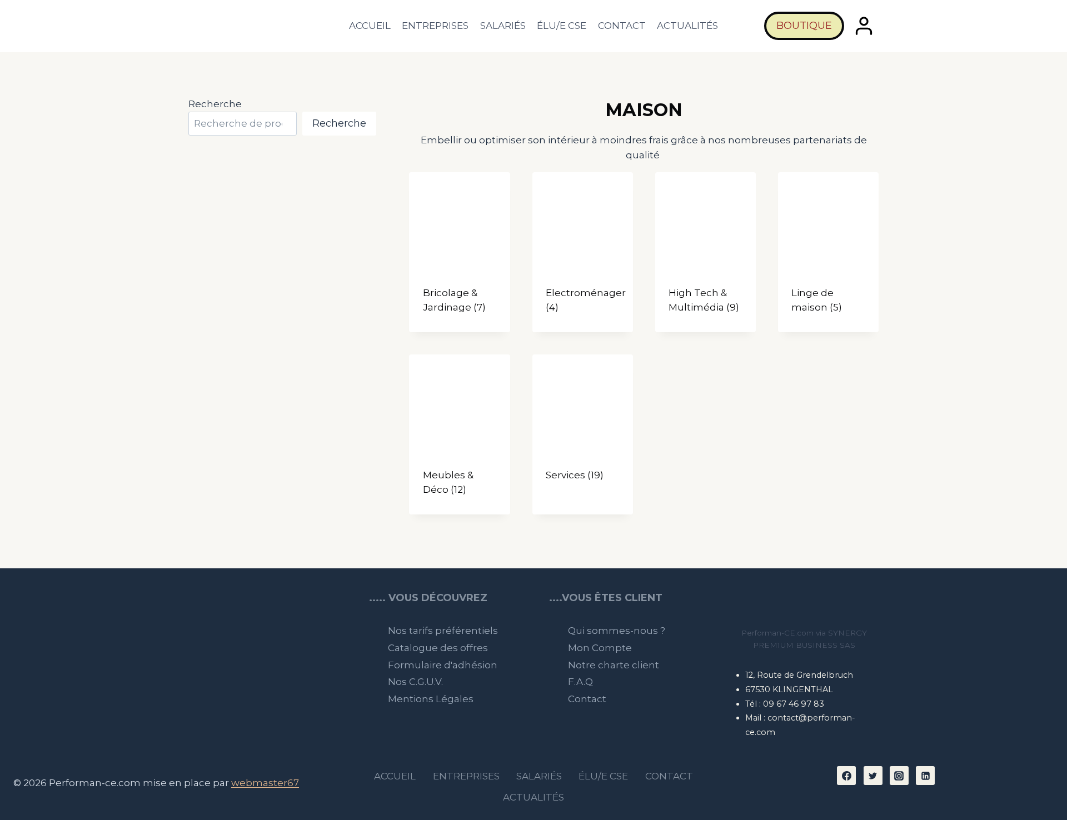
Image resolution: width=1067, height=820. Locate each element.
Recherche (215, 103)
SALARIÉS (503, 25)
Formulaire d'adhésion (442, 665)
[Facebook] (846, 775)
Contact (587, 698)
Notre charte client (613, 665)
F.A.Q (580, 681)
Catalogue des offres (438, 647)
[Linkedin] (925, 775)
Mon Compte (600, 647)
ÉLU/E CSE (561, 25)
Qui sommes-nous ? (616, 630)
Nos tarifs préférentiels (443, 630)
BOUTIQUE (804, 25)
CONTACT (622, 25)
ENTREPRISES (435, 25)
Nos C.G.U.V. (415, 681)
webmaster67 (265, 782)
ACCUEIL (370, 25)
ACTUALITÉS (687, 25)
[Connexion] (864, 26)
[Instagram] (899, 775)
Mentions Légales (430, 698)
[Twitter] (873, 775)
